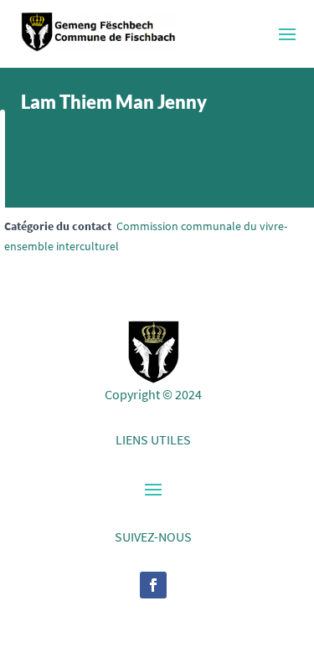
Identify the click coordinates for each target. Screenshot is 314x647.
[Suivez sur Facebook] (153, 585)
